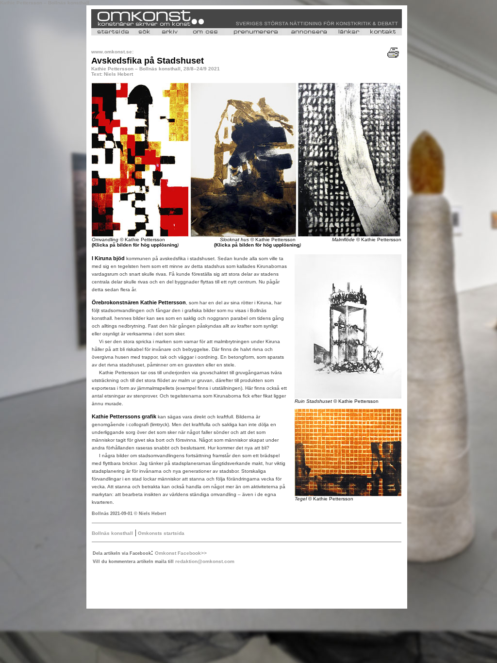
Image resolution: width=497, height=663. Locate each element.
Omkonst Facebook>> (181, 553)
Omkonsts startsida (160, 533)
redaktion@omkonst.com (204, 561)
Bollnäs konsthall (112, 533)
